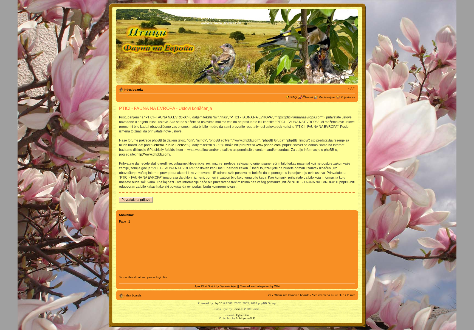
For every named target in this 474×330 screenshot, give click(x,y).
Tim (268, 295)
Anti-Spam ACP (245, 318)
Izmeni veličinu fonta (351, 88)
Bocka (237, 308)
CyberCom (242, 315)
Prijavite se (348, 97)
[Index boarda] (159, 46)
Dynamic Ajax (228, 286)
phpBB (218, 303)
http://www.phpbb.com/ (153, 154)
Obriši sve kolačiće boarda (291, 295)
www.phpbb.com (268, 145)
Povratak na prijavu (136, 200)
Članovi (308, 97)
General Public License (169, 145)
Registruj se (327, 97)
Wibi (277, 286)
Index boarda (133, 89)
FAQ (294, 97)
